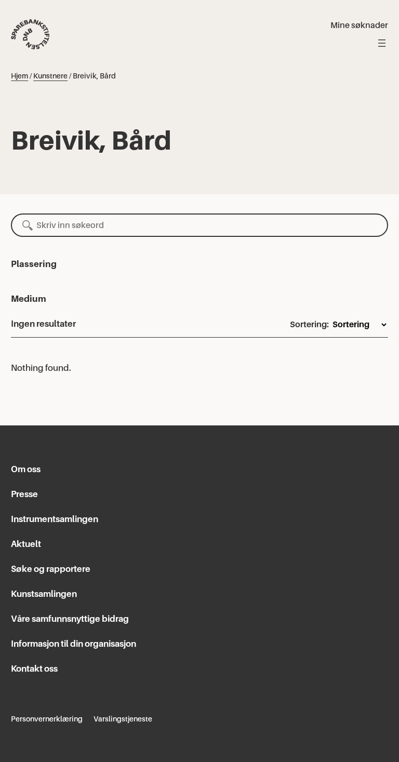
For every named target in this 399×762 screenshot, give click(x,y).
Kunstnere (50, 76)
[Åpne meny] (382, 43)
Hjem (19, 76)
